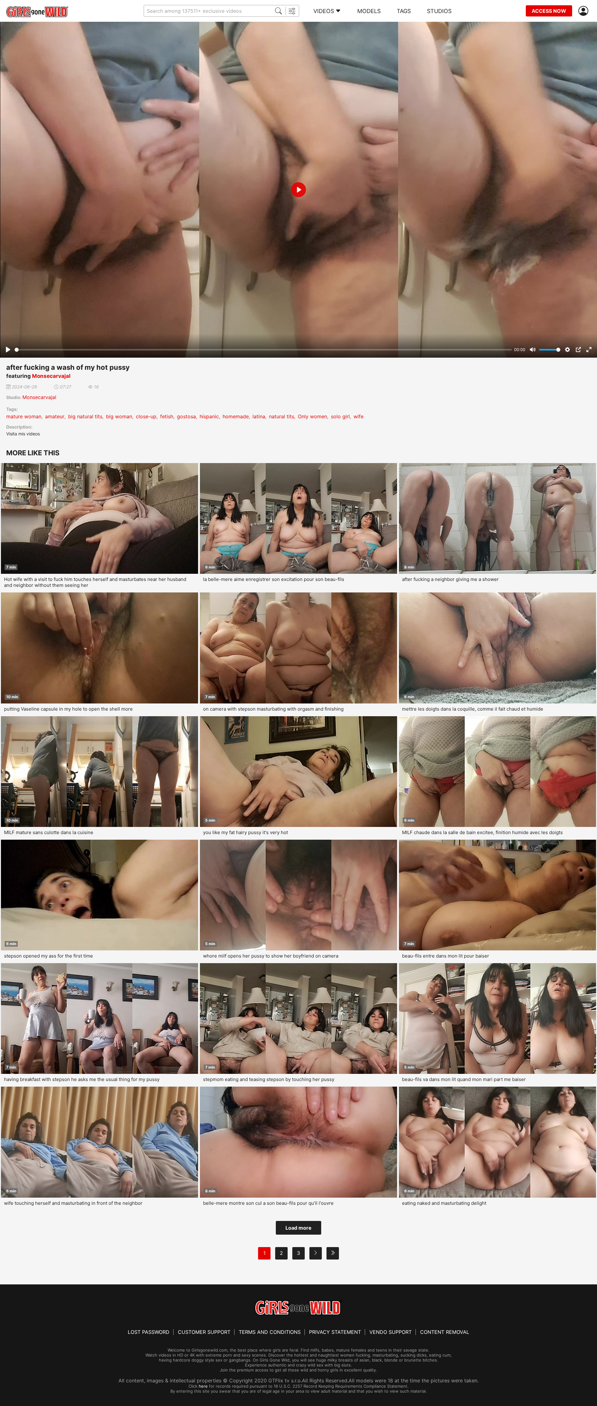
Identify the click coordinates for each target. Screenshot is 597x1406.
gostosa (186, 416)
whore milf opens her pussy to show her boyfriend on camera (270, 956)
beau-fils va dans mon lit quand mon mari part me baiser (464, 1079)
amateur (54, 416)
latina (258, 416)
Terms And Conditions (270, 1332)
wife (358, 416)
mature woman (23, 416)
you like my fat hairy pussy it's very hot (245, 832)
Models (369, 11)
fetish (166, 416)
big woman (119, 416)
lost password (148, 1332)
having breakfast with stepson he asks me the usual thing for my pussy (82, 1079)
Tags (404, 11)
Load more (298, 1228)
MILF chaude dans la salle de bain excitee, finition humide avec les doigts (482, 832)
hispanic (209, 416)
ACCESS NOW (549, 11)
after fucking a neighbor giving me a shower (450, 579)
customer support (204, 1332)
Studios (439, 11)
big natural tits (85, 416)
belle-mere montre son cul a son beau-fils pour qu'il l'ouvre (268, 1203)
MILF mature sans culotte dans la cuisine (48, 832)
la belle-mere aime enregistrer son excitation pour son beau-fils (273, 579)
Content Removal (444, 1332)
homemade (236, 416)
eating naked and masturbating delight (444, 1203)
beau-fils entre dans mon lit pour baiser (445, 956)
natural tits (281, 416)
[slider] (263, 350)
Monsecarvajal (51, 376)
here (203, 1386)
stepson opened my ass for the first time (48, 956)
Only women (312, 416)
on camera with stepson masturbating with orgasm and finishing (273, 709)
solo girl (340, 416)
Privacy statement (335, 1332)
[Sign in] (584, 11)
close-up (146, 416)
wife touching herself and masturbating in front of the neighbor (73, 1203)
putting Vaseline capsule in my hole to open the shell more (68, 709)
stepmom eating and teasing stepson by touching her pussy (268, 1079)
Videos (323, 11)
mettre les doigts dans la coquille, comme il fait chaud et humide (472, 709)
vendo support (390, 1332)
